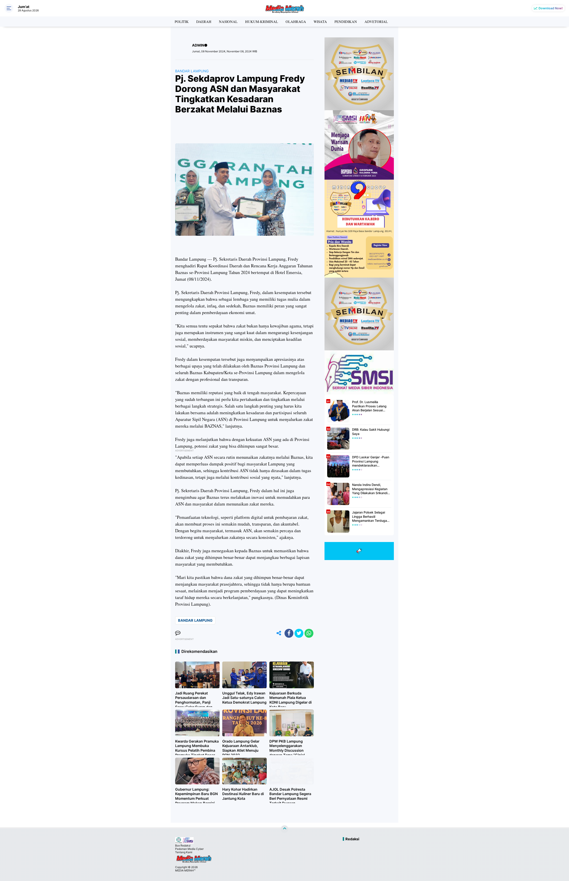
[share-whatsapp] (309, 633)
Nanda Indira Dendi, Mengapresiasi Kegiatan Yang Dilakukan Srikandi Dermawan (369, 489)
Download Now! (551, 8)
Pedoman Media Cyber (189, 849)
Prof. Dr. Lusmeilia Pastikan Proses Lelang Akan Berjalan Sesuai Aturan (369, 406)
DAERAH (203, 21)
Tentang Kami (183, 852)
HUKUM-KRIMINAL (261, 21)
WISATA (320, 21)
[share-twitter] (299, 633)
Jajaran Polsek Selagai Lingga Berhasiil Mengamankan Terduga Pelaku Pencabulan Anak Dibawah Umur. (370, 516)
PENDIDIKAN (346, 21)
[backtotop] (284, 829)
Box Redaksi (182, 845)
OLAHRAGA (296, 21)
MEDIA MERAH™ (185, 870)
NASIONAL (228, 21)
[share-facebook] (288, 633)
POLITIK (182, 21)
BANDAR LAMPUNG (192, 71)
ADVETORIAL (376, 21)
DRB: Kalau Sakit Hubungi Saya (370, 431)
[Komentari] (177, 633)
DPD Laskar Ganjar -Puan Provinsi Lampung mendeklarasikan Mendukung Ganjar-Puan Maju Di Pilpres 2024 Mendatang (370, 461)
